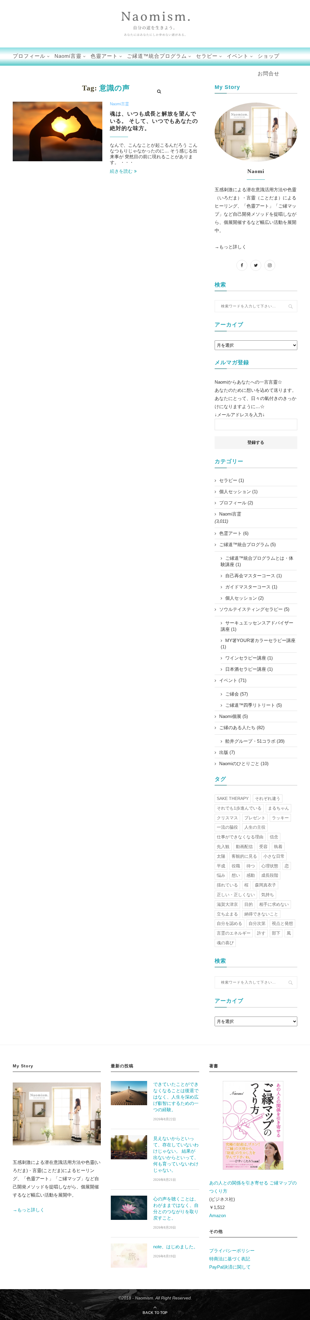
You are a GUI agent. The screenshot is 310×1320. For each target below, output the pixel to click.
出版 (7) (227, 752)
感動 (250, 875)
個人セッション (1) (238, 491)
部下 (276, 933)
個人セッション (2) (244, 598)
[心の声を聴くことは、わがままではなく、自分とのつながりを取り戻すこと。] (129, 1208)
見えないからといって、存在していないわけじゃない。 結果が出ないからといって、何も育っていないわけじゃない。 (176, 1154)
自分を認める (229, 923)
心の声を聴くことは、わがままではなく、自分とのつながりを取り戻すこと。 (176, 1208)
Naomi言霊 (119, 104)
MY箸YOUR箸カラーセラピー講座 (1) (258, 643)
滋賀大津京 (227, 904)
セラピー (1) (231, 480)
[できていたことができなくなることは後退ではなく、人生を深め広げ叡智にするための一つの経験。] (129, 1093)
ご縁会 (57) (236, 693)
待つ (250, 865)
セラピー (207, 56)
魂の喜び (225, 942)
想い (236, 875)
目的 (248, 904)
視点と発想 (282, 923)
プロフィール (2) (236, 502)
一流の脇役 (227, 827)
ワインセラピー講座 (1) (249, 657)
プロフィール (29, 56)
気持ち (267, 894)
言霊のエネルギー (234, 933)
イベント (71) (232, 680)
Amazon (217, 1215)
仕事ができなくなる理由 (240, 836)
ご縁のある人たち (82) (242, 727)
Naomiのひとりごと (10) (244, 763)
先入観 (223, 846)
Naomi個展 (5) (233, 716)
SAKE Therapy (233, 798)
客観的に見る (244, 856)
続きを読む (121, 171)
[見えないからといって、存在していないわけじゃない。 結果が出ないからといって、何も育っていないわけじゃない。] (129, 1147)
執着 (278, 846)
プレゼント (254, 817)
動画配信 (244, 846)
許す (261, 933)
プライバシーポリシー (232, 1250)
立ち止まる (227, 914)
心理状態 (269, 865)
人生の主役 (254, 827)
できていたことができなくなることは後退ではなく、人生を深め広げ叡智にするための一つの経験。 (176, 1097)
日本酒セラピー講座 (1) (249, 669)
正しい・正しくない (236, 894)
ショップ (268, 56)
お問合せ (268, 74)
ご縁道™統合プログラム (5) (247, 544)
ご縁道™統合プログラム (157, 56)
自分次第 (257, 923)
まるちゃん (278, 808)
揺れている (227, 885)
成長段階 (269, 875)
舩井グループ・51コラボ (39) (255, 741)
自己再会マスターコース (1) (253, 575)
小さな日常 (274, 856)
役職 (236, 865)
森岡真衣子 (265, 885)
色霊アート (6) (234, 533)
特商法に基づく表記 (229, 1258)
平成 (221, 865)
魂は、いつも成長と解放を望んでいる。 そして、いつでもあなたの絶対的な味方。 (154, 121)
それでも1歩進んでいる (239, 808)
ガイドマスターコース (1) (251, 586)
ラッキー (280, 817)
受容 (263, 846)
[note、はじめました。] (129, 1255)
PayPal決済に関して (230, 1266)
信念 (274, 836)
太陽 (221, 856)
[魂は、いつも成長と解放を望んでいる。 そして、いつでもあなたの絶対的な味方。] (57, 132)
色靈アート (104, 56)
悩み (221, 875)
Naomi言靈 (67, 56)
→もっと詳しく (230, 246)
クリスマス (227, 817)
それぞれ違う (267, 798)
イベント (238, 56)
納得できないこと (261, 914)
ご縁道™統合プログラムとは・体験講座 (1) (257, 561)
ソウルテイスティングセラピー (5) (254, 609)
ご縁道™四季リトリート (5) (253, 705)
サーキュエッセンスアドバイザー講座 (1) (257, 626)
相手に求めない (274, 904)
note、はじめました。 (175, 1246)
